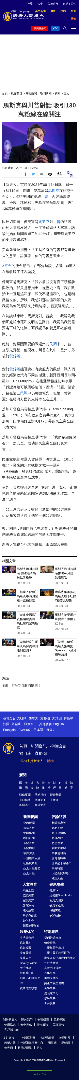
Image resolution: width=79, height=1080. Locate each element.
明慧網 (52, 1042)
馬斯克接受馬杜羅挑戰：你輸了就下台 (65, 619)
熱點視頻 (40, 794)
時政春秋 (57, 838)
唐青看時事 (59, 858)
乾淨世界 (65, 1037)
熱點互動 (57, 828)
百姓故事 (50, 988)
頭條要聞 (25, 794)
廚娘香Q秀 (26, 973)
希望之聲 (10, 1042)
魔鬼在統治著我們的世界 (59, 958)
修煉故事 (50, 998)
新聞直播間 (40, 28)
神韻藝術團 (28, 1037)
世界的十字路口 (62, 863)
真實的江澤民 (52, 968)
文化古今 (28, 920)
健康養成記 (56, 905)
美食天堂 (25, 952)
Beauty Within (28, 963)
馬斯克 (53, 191)
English (58, 724)
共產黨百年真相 (54, 947)
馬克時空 (57, 868)
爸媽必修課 (29, 915)
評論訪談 (59, 817)
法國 (6, 724)
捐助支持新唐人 (31, 761)
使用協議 (10, 1024)
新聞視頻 (30, 817)
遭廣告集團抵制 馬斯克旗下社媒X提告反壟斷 (65, 596)
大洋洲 (57, 718)
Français (9, 730)
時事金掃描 (59, 833)
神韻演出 (25, 805)
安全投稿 (26, 1024)
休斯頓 (69, 718)
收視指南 (43, 1019)
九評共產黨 (51, 963)
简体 (73, 3)
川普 (44, 197)
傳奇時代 (50, 942)
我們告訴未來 (52, 937)
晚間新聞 (45, 93)
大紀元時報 (47, 1037)
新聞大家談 (59, 822)
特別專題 (51, 932)
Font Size (59, 173)
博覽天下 (40, 800)
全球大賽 (40, 805)
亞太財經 (29, 873)
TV (56, 28)
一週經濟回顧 (31, 858)
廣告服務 (42, 1024)
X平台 (7, 266)
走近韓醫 (55, 915)
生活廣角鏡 (27, 937)
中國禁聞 (29, 833)
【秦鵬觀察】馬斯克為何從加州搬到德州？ (27, 646)
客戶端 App (11, 1029)
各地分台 (53, 3)
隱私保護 (59, 1019)
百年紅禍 (50, 973)
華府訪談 (29, 853)
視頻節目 (16, 93)
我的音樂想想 (28, 988)
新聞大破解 (59, 848)
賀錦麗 (14, 356)
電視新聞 (31, 93)
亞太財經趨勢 (31, 868)
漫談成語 (28, 910)
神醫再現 (55, 910)
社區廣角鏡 (30, 863)
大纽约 (22, 718)
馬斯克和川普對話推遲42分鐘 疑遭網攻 (65, 573)
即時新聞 (55, 794)
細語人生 (57, 878)
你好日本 (25, 942)
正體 (65, 3)
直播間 (41, 753)
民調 (53, 344)
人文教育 (29, 884)
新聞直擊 (29, 843)
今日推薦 (25, 800)
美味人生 (25, 958)
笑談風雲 (28, 895)
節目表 (25, 753)
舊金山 (16, 724)
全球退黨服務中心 (31, 1042)
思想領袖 (57, 843)
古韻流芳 (28, 900)
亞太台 (29, 724)
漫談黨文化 (51, 993)
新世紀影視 (25, 1047)
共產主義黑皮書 (54, 983)
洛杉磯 (45, 718)
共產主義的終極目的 (57, 952)
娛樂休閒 (27, 932)
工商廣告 (50, 1003)
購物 (50, 761)
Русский (24, 730)
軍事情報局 (59, 853)
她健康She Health (60, 895)
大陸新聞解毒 (60, 873)
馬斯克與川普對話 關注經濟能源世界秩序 (27, 573)
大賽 (40, 3)
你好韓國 (25, 947)
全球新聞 (29, 822)
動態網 (65, 1042)
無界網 (8, 1047)
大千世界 (25, 968)
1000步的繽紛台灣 (30, 980)
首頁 (5, 93)
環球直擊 (29, 828)
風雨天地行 (51, 978)
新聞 (57, 93)
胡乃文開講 (56, 900)
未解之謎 (28, 890)
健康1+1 (54, 890)
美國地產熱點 (31, 925)
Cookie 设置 (39, 1074)
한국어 (51, 730)
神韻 (30, 3)
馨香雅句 (28, 905)
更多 (39, 1047)
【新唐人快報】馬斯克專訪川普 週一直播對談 (27, 596)
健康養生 (56, 884)
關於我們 (27, 1019)
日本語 (38, 730)
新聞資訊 (39, 746)
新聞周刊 (29, 848)
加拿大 (33, 718)
